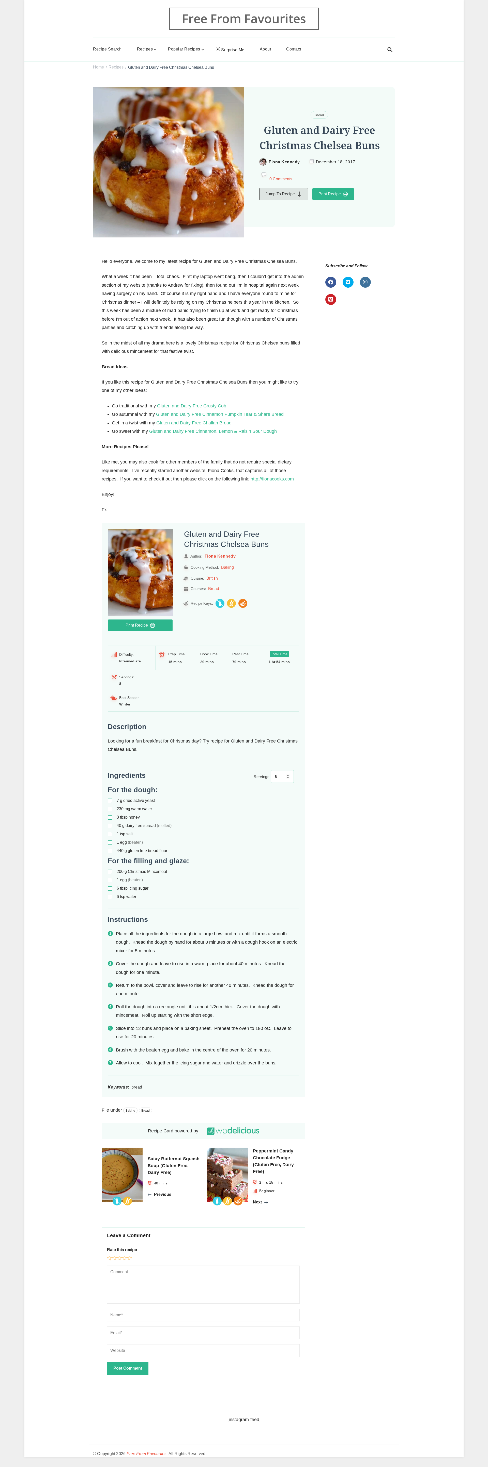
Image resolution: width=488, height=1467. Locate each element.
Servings (261, 776)
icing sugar (132, 888)
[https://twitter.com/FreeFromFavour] (348, 282)
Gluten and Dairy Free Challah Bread (194, 422)
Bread (319, 115)
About (265, 49)
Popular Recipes (184, 49)
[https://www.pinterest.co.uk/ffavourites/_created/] (330, 299)
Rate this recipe (122, 1250)
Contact (293, 49)
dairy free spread (144, 825)
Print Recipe (329, 194)
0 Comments (280, 179)
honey (128, 817)
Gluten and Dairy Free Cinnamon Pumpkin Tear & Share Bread (220, 414)
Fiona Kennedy (284, 162)
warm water (134, 809)
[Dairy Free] (220, 603)
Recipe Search (107, 49)
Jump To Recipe (280, 194)
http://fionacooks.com (272, 478)
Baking (227, 567)
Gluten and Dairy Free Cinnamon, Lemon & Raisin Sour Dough (213, 431)
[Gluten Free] (231, 603)
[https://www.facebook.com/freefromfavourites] (330, 282)
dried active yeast (136, 800)
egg (130, 842)
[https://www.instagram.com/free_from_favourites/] (365, 282)
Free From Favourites (244, 18)
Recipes (145, 49)
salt (125, 834)
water (126, 896)
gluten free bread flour (142, 851)
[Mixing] (242, 603)
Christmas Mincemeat (142, 871)
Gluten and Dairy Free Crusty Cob (191, 405)
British (212, 578)
